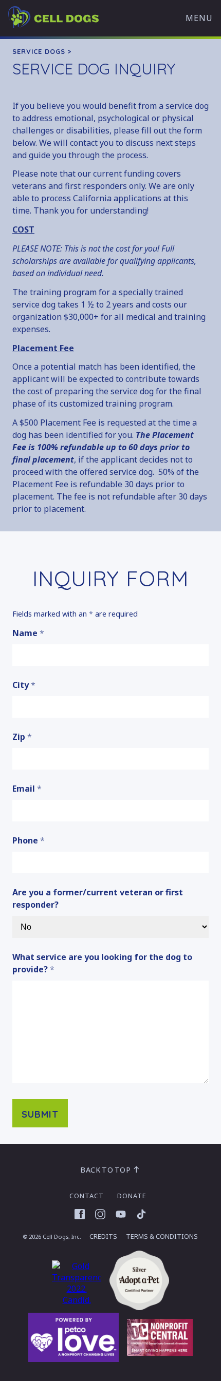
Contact (86, 1195)
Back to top (106, 1170)
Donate (131, 1195)
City (23, 684)
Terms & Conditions (162, 1236)
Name (28, 633)
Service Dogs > (42, 51)
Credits (103, 1236)
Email (27, 788)
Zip (22, 736)
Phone (28, 840)
